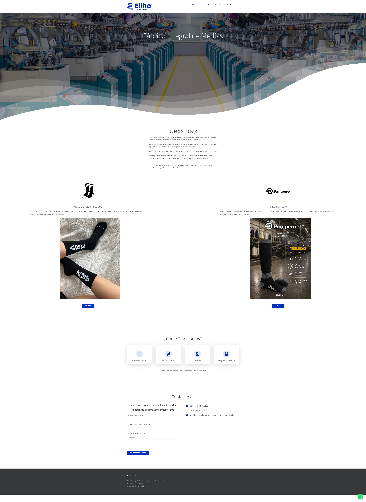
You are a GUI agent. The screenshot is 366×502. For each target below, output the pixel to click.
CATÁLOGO (88, 306)
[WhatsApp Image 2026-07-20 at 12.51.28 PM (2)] (90, 258)
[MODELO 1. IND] (280, 258)
